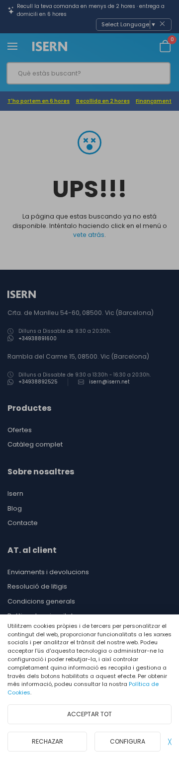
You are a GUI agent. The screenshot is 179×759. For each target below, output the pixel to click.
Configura (127, 741)
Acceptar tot (89, 714)
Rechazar (47, 741)
